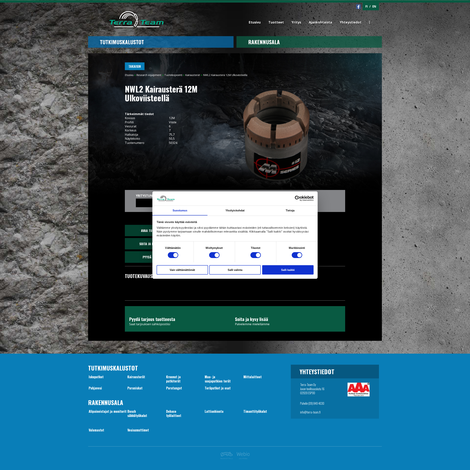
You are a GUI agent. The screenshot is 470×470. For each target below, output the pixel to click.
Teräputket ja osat (218, 388)
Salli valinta (235, 269)
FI (366, 6)
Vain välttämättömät (182, 269)
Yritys (296, 22)
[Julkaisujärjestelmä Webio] (242, 458)
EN (374, 6)
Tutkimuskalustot (122, 42)
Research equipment (148, 75)
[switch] (214, 255)
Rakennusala (264, 42)
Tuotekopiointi (173, 75)
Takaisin (135, 66)
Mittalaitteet (252, 376)
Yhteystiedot (350, 22)
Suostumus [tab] (180, 210)
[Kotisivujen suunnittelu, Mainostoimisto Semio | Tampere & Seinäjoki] (227, 458)
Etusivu (255, 22)
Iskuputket (96, 376)
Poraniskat (134, 388)
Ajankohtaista (320, 22)
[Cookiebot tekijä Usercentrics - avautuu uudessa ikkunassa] (297, 198)
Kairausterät (192, 75)
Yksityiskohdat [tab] (235, 210)
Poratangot (174, 388)
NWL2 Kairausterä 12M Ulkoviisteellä (225, 75)
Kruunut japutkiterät (173, 378)
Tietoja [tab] (290, 210)
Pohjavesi (95, 388)
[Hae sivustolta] (376, 16)
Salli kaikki (288, 269)
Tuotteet (276, 22)
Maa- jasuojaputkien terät (218, 378)
